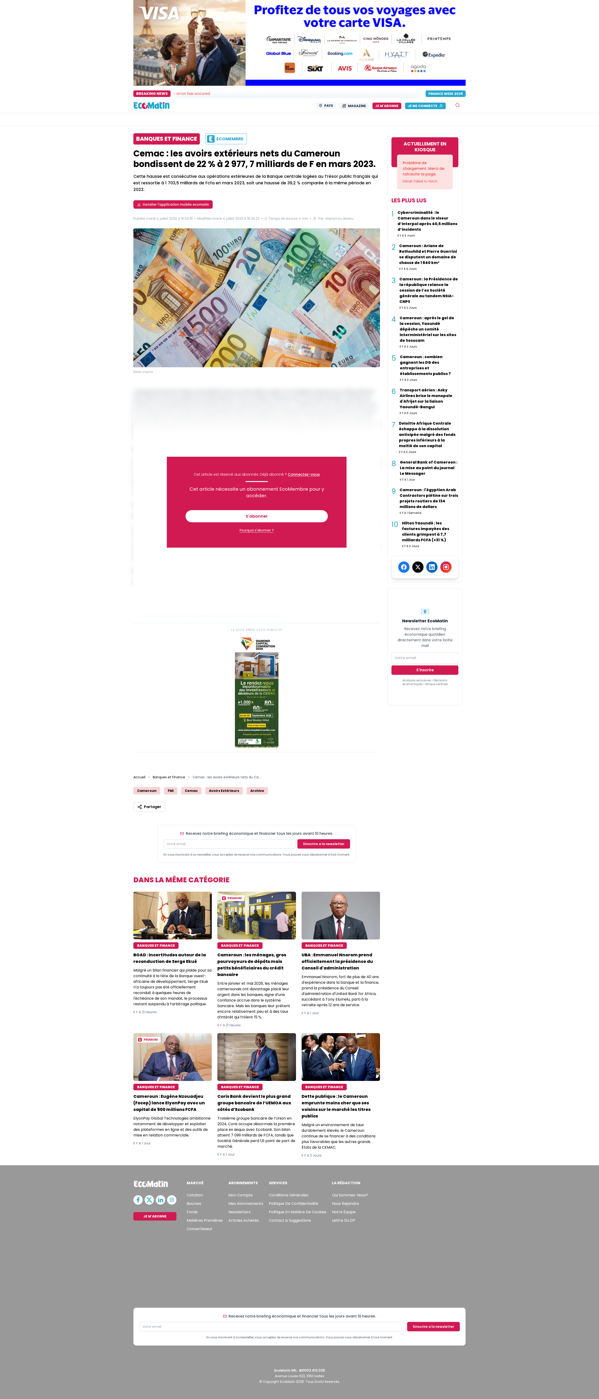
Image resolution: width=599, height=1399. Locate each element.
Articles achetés (243, 1220)
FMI (171, 790)
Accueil (139, 777)
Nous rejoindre (345, 1203)
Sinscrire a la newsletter (323, 844)
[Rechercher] (457, 105)
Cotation (195, 1195)
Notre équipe (344, 1212)
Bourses (194, 1203)
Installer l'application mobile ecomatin (176, 204)
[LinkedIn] (432, 567)
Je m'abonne (386, 106)
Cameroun (147, 790)
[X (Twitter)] (418, 567)
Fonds (192, 1212)
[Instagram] (446, 567)
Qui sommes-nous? (350, 1195)
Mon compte (240, 1195)
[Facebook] (403, 567)
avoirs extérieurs (224, 790)
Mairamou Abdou (339, 218)
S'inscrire (425, 670)
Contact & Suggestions (290, 1220)
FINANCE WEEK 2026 (445, 93)
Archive (257, 790)
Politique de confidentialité (293, 1203)
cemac (191, 790)
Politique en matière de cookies (297, 1212)
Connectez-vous (304, 474)
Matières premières (205, 1220)
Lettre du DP (343, 1220)
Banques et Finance (169, 777)
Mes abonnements (245, 1203)
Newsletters (239, 1212)
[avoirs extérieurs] (256, 298)
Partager (152, 806)
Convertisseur (199, 1229)
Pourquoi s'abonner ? (257, 530)
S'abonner (257, 516)
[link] (256, 691)
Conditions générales (288, 1195)
